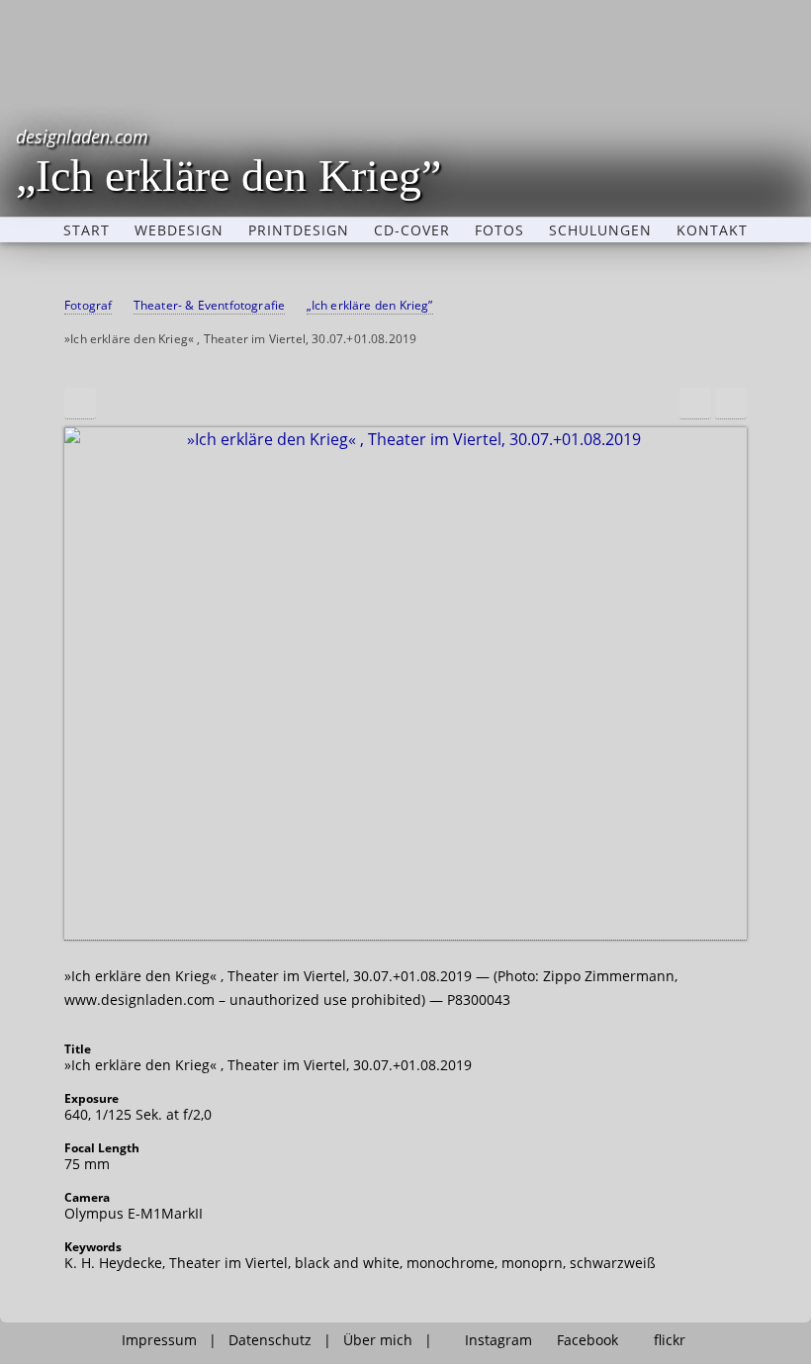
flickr (669, 1340)
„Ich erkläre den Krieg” (228, 161)
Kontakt (712, 230)
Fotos (499, 230)
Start (86, 230)
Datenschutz (270, 1340)
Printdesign (298, 230)
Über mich (377, 1340)
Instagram (498, 1340)
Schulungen (600, 230)
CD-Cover (412, 230)
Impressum (159, 1340)
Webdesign (179, 230)
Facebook (587, 1340)
